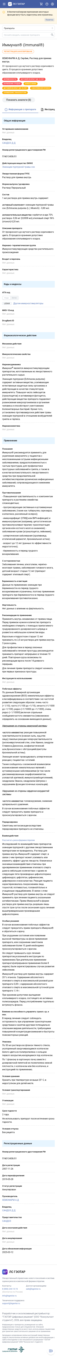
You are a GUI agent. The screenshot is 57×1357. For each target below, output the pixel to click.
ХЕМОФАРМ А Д (10, 1200)
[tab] (20, 109)
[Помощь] (47, 4)
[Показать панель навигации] (4, 4)
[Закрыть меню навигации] (51, 1351)
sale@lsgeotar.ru (33, 1289)
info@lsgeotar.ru (9, 1296)
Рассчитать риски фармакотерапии (18, 840)
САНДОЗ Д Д (8, 143)
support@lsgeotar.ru (11, 1303)
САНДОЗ (6, 1221)
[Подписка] (41, 4)
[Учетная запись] (52, 4)
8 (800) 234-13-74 (10, 1289)
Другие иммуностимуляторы (28, 303)
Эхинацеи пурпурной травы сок (18, 167)
